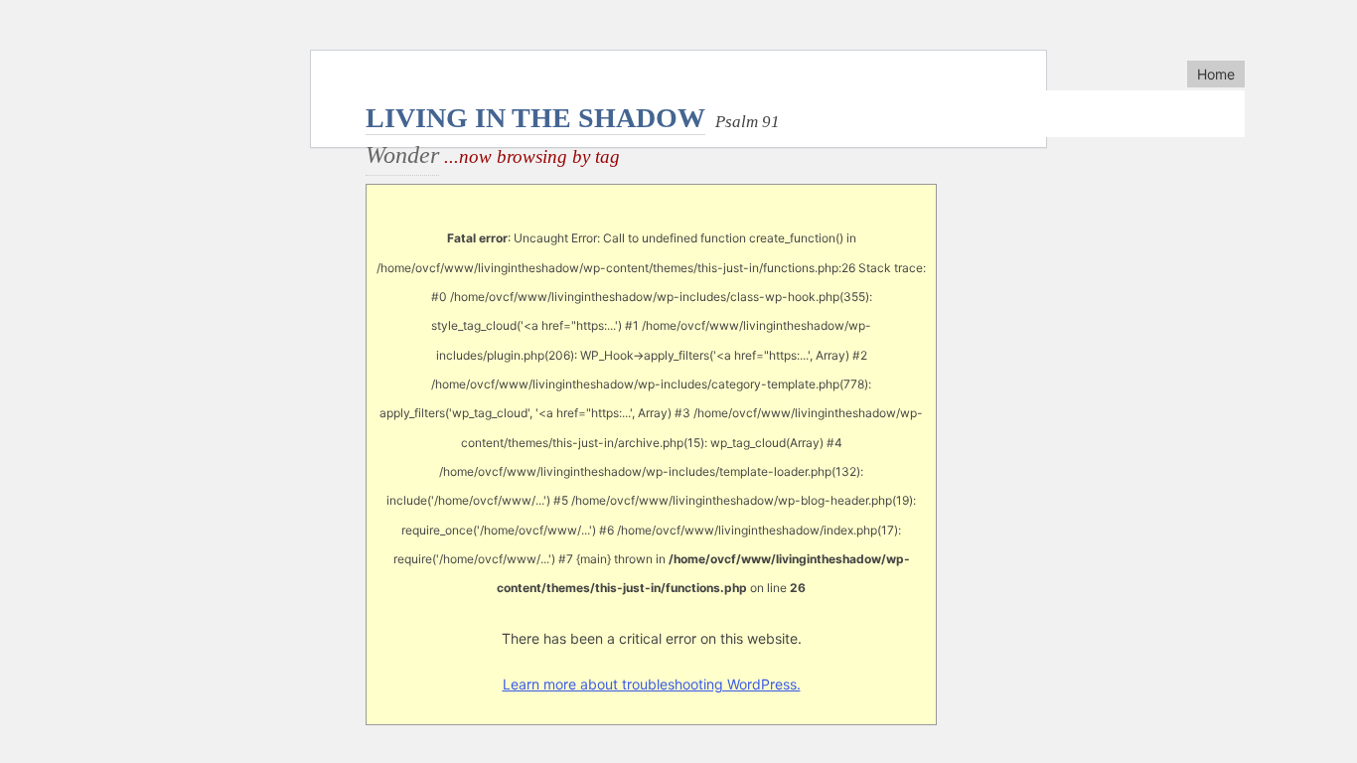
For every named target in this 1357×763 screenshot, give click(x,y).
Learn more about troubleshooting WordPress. (652, 684)
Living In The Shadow (535, 117)
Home (1216, 74)
